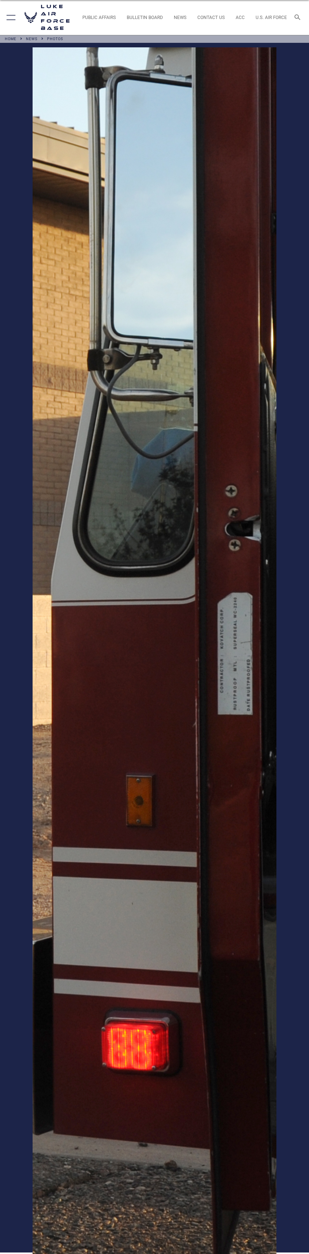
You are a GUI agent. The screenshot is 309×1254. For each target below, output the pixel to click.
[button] (10, 17)
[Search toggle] (299, 17)
